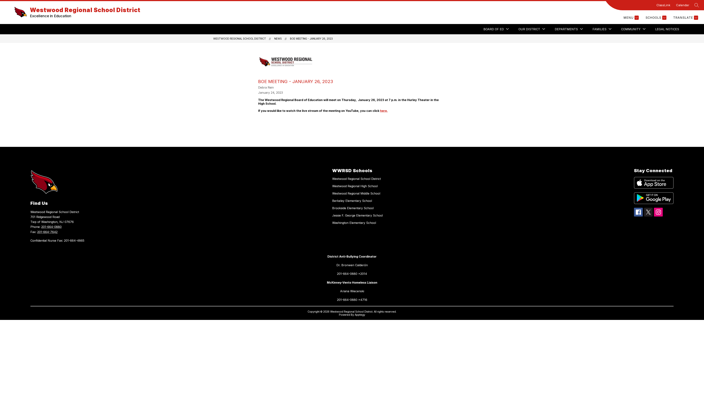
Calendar (682, 5)
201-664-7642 (47, 232)
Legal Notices (667, 29)
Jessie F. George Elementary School (357, 215)
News (278, 38)
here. (384, 111)
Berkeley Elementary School (352, 201)
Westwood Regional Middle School (356, 193)
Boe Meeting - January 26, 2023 (311, 38)
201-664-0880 (51, 227)
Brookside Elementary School (353, 208)
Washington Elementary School (354, 223)
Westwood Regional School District (239, 38)
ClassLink (663, 5)
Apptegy (360, 314)
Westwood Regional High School (355, 186)
